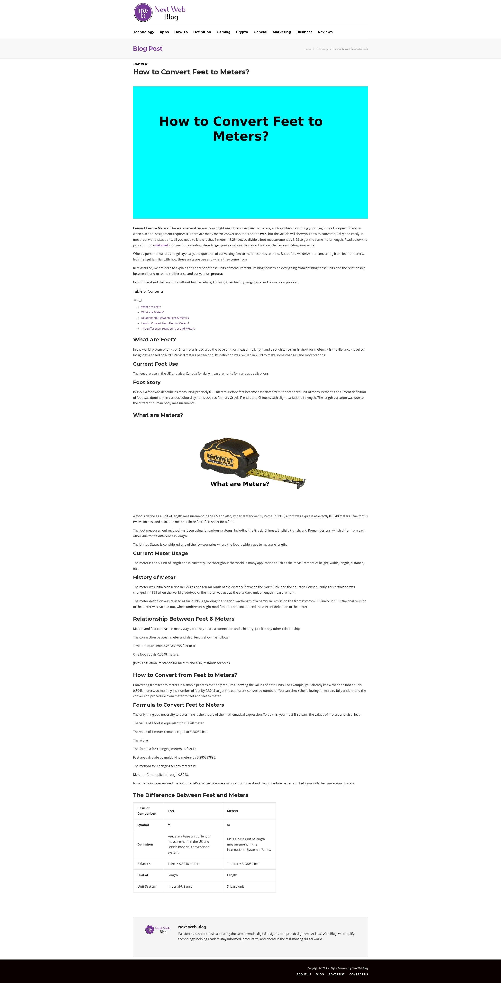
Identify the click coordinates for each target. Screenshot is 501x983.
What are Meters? (152, 312)
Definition (202, 32)
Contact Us (358, 974)
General (260, 32)
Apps (164, 32)
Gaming (224, 32)
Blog (320, 974)
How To (181, 32)
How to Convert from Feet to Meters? (165, 323)
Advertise (337, 974)
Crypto (242, 32)
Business (304, 32)
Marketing (282, 32)
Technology (143, 32)
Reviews (325, 32)
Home (308, 48)
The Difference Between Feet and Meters (168, 328)
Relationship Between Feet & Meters (165, 318)
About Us (303, 974)
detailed (161, 245)
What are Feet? (151, 307)
